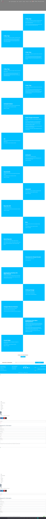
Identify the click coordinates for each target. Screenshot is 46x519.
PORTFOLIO (27, 1)
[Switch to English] (36, 1)
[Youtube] (27, 367)
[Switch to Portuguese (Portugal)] (41, 1)
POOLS (17, 1)
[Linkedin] (25, 367)
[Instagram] (28, 367)
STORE (30, 1)
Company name (2, 501)
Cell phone (1, 431)
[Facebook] (23, 367)
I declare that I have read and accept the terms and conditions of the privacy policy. (10, 443)
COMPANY (24, 1)
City (0, 436)
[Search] (0, 422)
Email (1, 506)
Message (1, 438)
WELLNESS (20, 1)
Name (1, 426)
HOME (9, 1)
